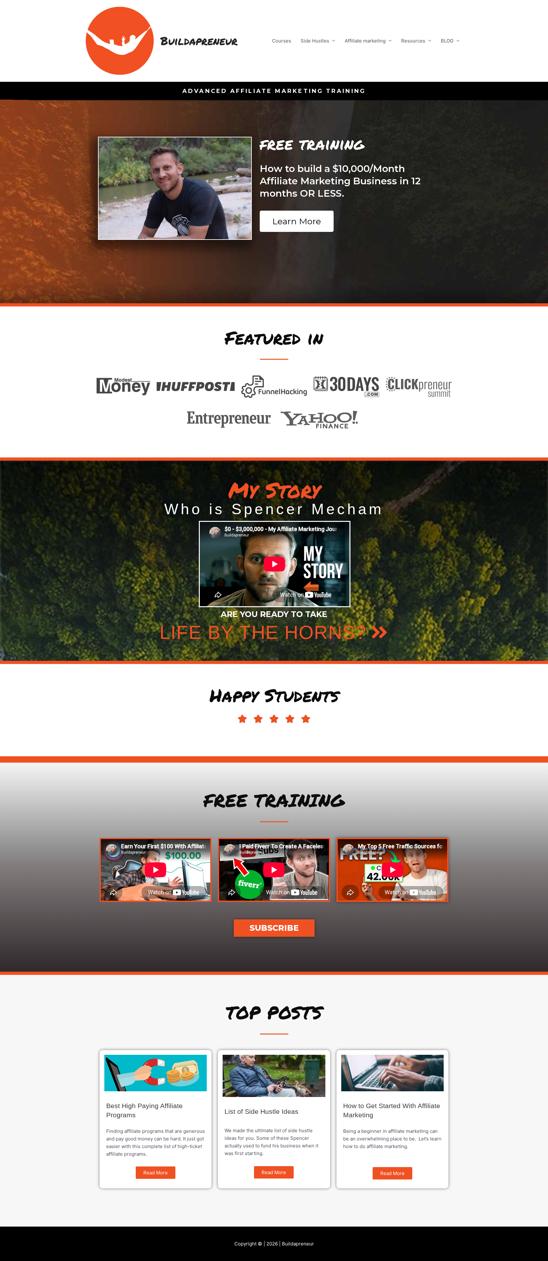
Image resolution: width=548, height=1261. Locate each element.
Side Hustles (315, 41)
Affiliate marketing (365, 41)
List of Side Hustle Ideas (261, 1111)
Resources (413, 41)
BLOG (447, 41)
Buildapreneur (199, 41)
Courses (281, 41)
